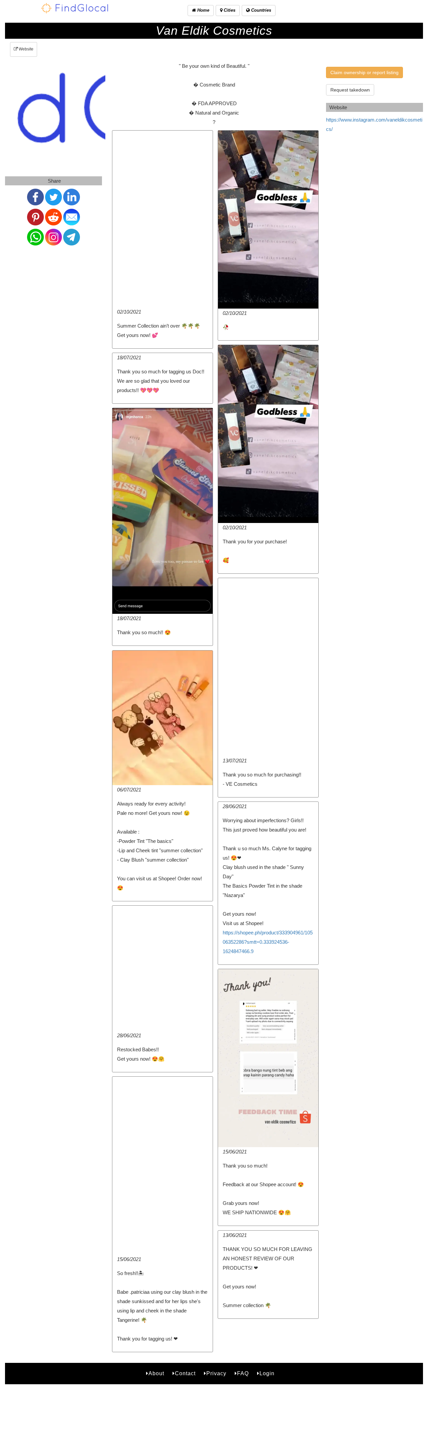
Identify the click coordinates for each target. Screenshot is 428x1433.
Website (25, 49)
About (156, 1373)
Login (267, 1373)
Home (202, 10)
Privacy (216, 1373)
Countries (260, 10)
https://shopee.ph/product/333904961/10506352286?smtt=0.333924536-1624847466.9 (268, 942)
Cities (228, 10)
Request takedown (350, 90)
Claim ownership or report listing (364, 72)
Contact (185, 1373)
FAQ (243, 1373)
